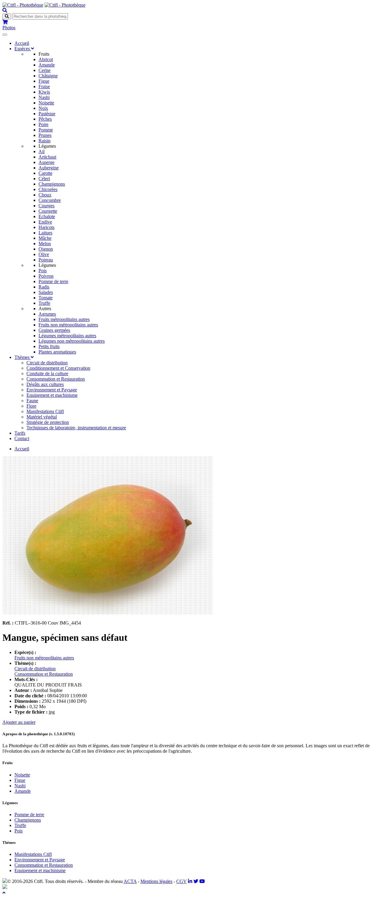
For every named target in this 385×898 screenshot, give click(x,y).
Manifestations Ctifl (45, 411)
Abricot (45, 59)
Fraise (44, 86)
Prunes (44, 135)
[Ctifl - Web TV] (202, 881)
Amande (46, 64)
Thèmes (22, 357)
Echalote (46, 216)
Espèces (22, 48)
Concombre (49, 200)
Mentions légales (156, 881)
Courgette (47, 211)
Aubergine (48, 167)
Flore (31, 406)
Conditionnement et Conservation (58, 368)
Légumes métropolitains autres (67, 335)
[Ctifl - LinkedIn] (190, 881)
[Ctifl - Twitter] (195, 881)
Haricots (46, 227)
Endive (45, 221)
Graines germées (54, 330)
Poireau (45, 259)
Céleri (44, 178)
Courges (46, 205)
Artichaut (47, 156)
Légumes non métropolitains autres (71, 341)
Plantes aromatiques (57, 351)
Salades (45, 292)
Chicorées (47, 189)
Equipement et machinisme (52, 395)
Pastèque (46, 113)
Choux (44, 194)
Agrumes (47, 313)
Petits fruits (49, 346)
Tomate (45, 297)
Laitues (45, 232)
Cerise (44, 70)
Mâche (44, 238)
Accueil (21, 43)
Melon (44, 243)
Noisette (46, 102)
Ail (41, 151)
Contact (21, 438)
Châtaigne (48, 75)
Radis (43, 286)
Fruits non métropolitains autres (68, 324)
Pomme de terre (53, 281)
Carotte (45, 173)
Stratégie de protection (47, 422)
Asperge (46, 162)
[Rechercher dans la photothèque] (4, 10)
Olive (43, 254)
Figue (43, 81)
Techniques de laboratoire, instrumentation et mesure (76, 427)
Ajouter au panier (18, 722)
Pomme (45, 129)
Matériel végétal (41, 416)
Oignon (45, 249)
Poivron (46, 276)
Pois (42, 270)
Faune (32, 400)
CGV (181, 881)
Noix (43, 108)
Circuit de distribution (47, 362)
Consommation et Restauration (55, 378)
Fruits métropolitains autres (64, 319)
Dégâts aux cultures (45, 384)
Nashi (44, 97)
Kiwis (44, 91)
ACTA (130, 881)
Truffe (44, 303)
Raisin (44, 140)
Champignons (51, 184)
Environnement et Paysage (51, 389)
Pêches (45, 119)
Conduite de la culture (47, 373)
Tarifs (19, 433)
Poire (43, 124)
